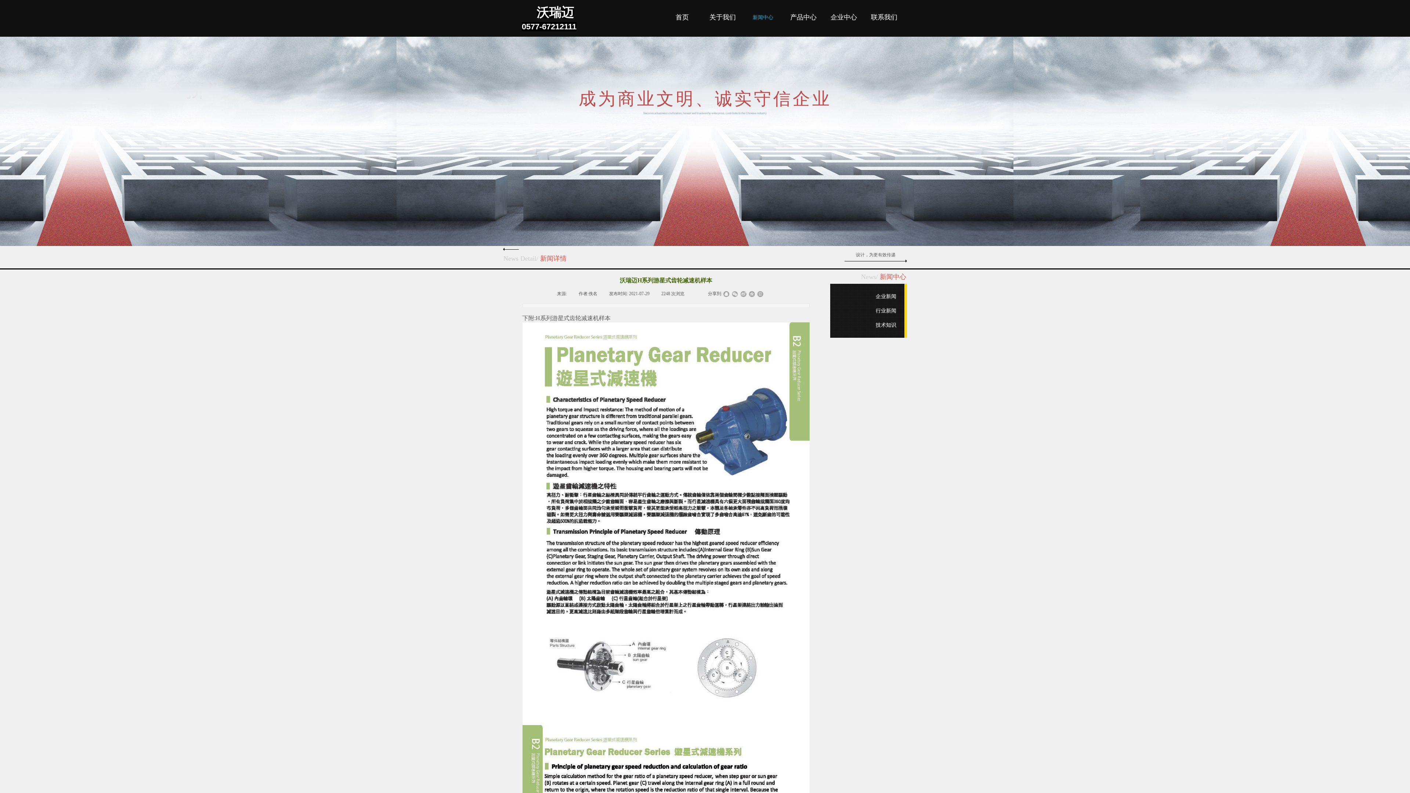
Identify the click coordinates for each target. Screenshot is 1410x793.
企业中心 (844, 17)
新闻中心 (763, 17)
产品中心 (803, 17)
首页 (682, 17)
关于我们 (722, 17)
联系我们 (884, 17)
